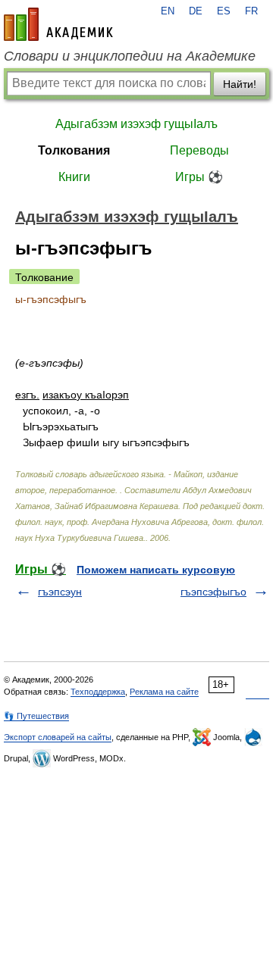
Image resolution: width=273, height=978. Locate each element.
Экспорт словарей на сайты (57, 737)
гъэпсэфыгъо (213, 592)
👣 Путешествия (36, 715)
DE (195, 11)
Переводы (199, 150)
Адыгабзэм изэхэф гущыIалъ (136, 123)
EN (167, 11)
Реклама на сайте (164, 691)
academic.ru (58, 24)
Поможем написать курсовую (156, 570)
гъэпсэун (60, 592)
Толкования (74, 150)
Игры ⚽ (199, 176)
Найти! (239, 84)
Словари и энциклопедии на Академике (130, 56)
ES (224, 11)
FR (251, 11)
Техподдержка (98, 691)
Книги (74, 176)
